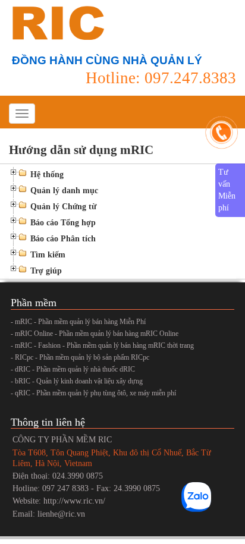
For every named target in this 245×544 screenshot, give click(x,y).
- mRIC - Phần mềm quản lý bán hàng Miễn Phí (78, 321)
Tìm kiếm (47, 254)
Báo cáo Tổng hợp (63, 222)
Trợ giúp (46, 270)
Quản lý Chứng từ (63, 206)
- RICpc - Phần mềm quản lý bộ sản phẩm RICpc (80, 357)
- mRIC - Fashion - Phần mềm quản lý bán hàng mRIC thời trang (102, 345)
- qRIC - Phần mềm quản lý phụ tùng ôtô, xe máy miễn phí (93, 393)
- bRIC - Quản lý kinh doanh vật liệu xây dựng (77, 381)
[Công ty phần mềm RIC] (56, 22)
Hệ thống (47, 174)
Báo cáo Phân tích (63, 238)
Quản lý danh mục (64, 190)
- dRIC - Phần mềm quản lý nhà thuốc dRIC (73, 369)
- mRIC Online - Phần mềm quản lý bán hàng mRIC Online (94, 333)
